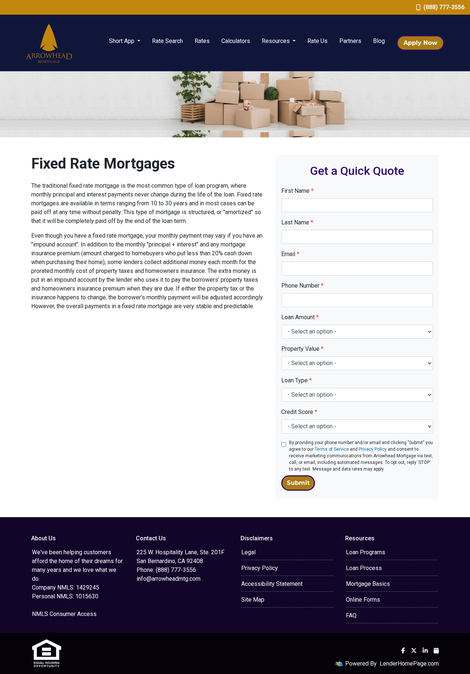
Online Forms (363, 599)
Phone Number (302, 285)
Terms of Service (332, 449)
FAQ (351, 615)
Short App (122, 40)
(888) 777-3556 (443, 7)
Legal (248, 552)
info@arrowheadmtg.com (168, 578)
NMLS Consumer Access (64, 613)
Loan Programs (365, 552)
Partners (350, 40)
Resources (276, 40)
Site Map (252, 599)
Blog (379, 40)
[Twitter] (414, 650)
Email (290, 254)
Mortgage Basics (368, 583)
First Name (297, 190)
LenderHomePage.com (409, 663)
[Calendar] (436, 650)
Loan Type (296, 380)
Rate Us (317, 40)
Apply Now (420, 42)
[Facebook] (403, 650)
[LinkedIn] (425, 650)
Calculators (235, 40)
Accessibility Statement (272, 583)
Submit (298, 482)
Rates (202, 40)
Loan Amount (300, 317)
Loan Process (364, 568)
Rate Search (167, 40)
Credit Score (299, 411)
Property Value (302, 348)
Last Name (297, 222)
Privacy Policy (373, 449)
